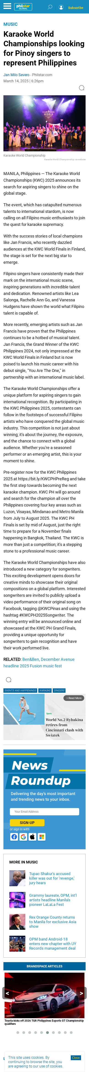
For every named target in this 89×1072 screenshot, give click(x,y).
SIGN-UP (27, 823)
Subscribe (75, 8)
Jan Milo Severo (16, 75)
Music (10, 24)
